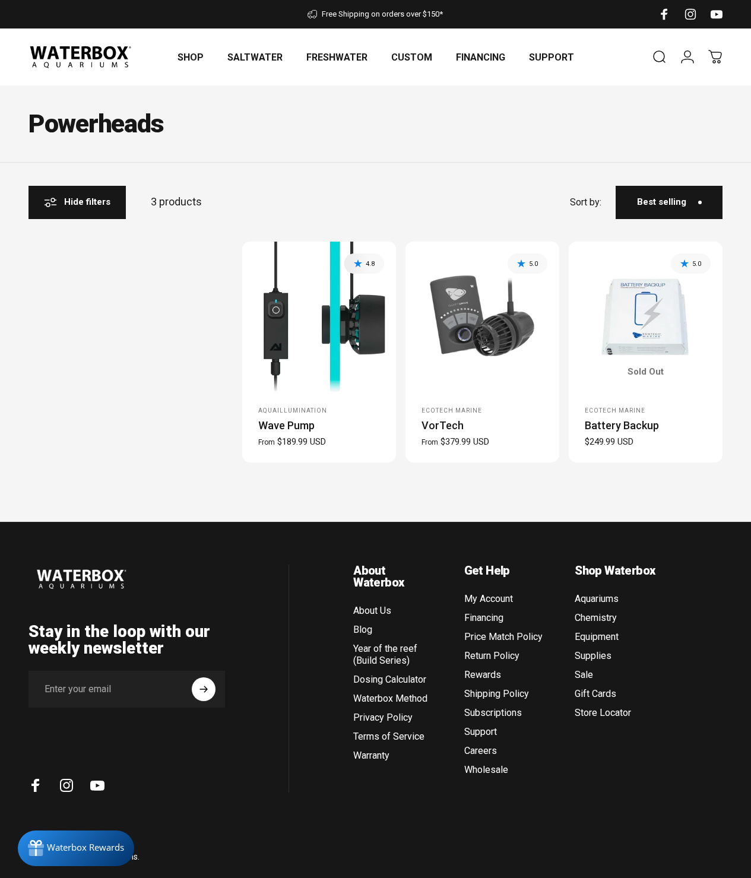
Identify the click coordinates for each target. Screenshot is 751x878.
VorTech (443, 425)
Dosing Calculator (389, 679)
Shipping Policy (496, 693)
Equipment (597, 636)
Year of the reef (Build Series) (385, 654)
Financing (483, 617)
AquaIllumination (292, 410)
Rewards (482, 674)
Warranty (371, 755)
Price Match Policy (503, 636)
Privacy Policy (383, 717)
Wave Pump (286, 425)
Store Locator (603, 712)
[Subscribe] (204, 689)
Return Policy (491, 655)
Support (480, 731)
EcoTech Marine (452, 410)
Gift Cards (595, 693)
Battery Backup (622, 425)
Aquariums (597, 598)
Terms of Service (388, 736)
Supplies (593, 655)
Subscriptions (493, 712)
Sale (584, 674)
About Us (372, 610)
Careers (480, 750)
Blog (362, 629)
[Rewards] (76, 848)
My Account (488, 598)
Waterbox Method (390, 698)
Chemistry (596, 617)
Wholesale (486, 769)
